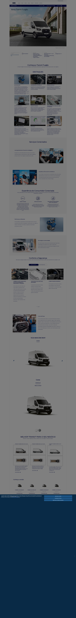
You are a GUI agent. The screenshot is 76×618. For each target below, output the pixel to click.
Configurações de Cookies (58, 498)
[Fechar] (75, 556)
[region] (38, 556)
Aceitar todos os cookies (58, 496)
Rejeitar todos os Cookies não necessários (58, 500)
